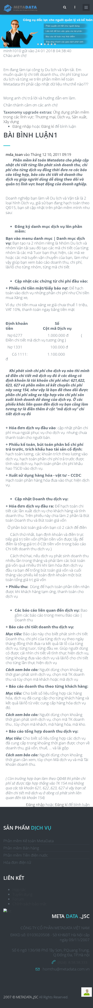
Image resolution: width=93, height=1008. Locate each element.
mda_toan (14, 154)
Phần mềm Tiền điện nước (25, 855)
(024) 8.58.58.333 (72, 962)
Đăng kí (47, 126)
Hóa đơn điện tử (17, 862)
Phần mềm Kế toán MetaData (28, 840)
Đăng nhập (21, 126)
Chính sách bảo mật (29, 903)
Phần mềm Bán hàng (21, 848)
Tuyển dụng (22, 894)
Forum (18, 899)
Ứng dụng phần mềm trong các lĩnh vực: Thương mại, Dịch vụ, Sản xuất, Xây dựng (46, 117)
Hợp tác (19, 889)
